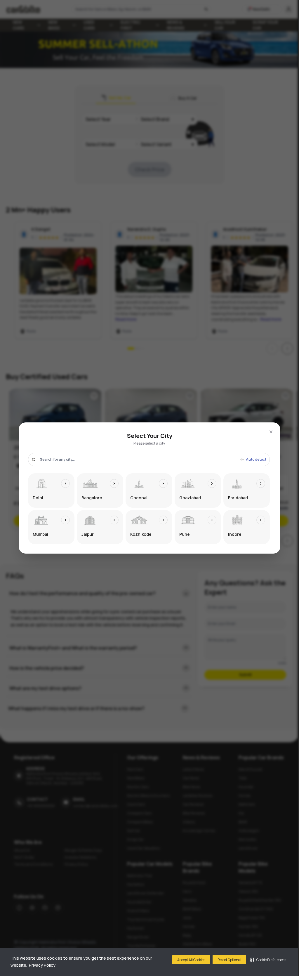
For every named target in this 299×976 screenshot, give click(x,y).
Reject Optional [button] (229, 959)
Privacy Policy (42, 965)
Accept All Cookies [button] (191, 959)
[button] (267, 959)
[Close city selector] (271, 431)
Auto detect (256, 459)
